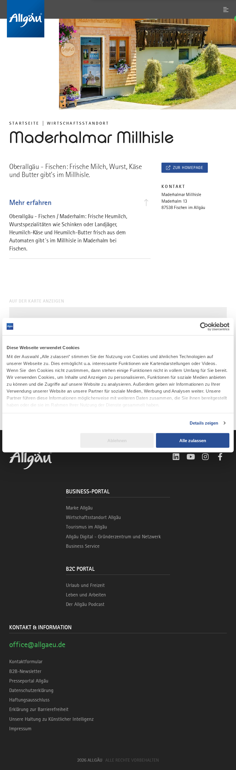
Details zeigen (204, 423)
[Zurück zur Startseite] (118, 18)
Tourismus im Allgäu (86, 527)
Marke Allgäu (79, 508)
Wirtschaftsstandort (78, 123)
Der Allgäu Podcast (85, 604)
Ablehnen (117, 440)
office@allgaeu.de (37, 644)
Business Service (83, 546)
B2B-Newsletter (25, 671)
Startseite (24, 123)
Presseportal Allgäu (28, 681)
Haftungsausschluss (29, 700)
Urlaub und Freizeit (85, 585)
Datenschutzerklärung (31, 690)
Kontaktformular (26, 661)
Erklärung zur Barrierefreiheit (38, 709)
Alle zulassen (192, 440)
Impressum (20, 728)
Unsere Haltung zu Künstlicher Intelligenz (51, 719)
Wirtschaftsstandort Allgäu (93, 517)
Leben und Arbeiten (86, 595)
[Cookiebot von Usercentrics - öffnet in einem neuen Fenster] (204, 326)
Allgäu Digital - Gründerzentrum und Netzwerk (113, 536)
